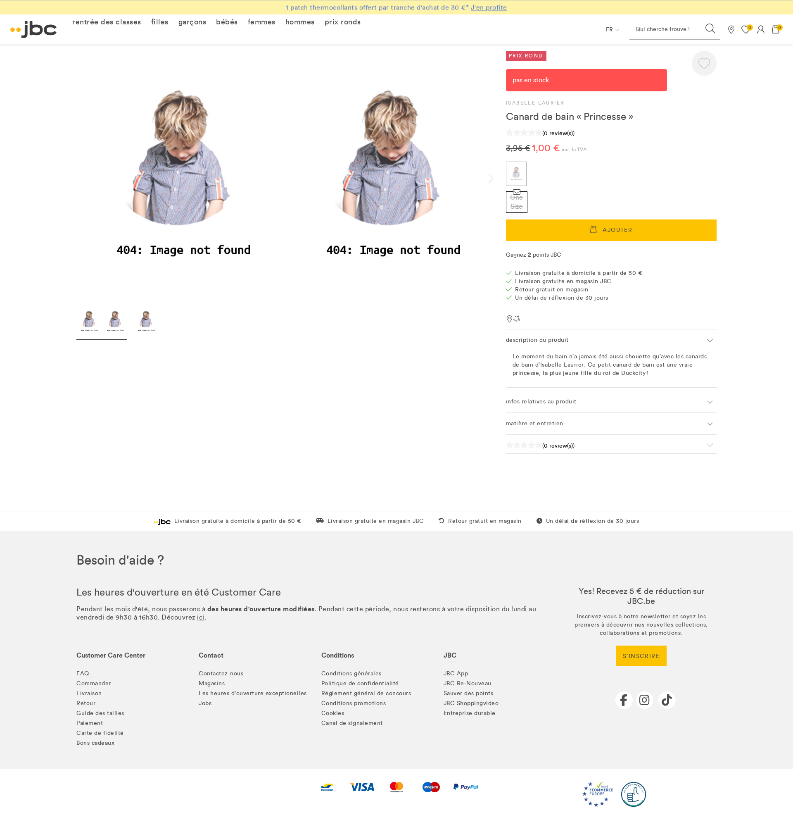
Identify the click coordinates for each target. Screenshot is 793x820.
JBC (450, 655)
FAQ (82, 673)
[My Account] (761, 29)
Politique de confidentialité (360, 683)
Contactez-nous (221, 673)
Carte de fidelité (100, 733)
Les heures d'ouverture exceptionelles (253, 693)
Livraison (89, 693)
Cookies (332, 713)
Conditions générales (351, 673)
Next (497, 178)
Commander (93, 683)
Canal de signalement (352, 723)
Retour (85, 703)
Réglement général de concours (366, 693)
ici (200, 617)
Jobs (205, 703)
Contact (211, 655)
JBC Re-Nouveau (467, 683)
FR (609, 29)
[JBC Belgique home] (33, 29)
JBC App (456, 673)
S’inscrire (641, 656)
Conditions (337, 655)
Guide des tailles (100, 713)
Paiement (89, 723)
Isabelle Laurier (535, 103)
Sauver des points (469, 693)
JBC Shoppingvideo (471, 703)
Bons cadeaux (95, 742)
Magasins (212, 683)
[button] (107, 21)
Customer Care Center (110, 655)
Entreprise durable (470, 713)
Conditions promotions (353, 703)
